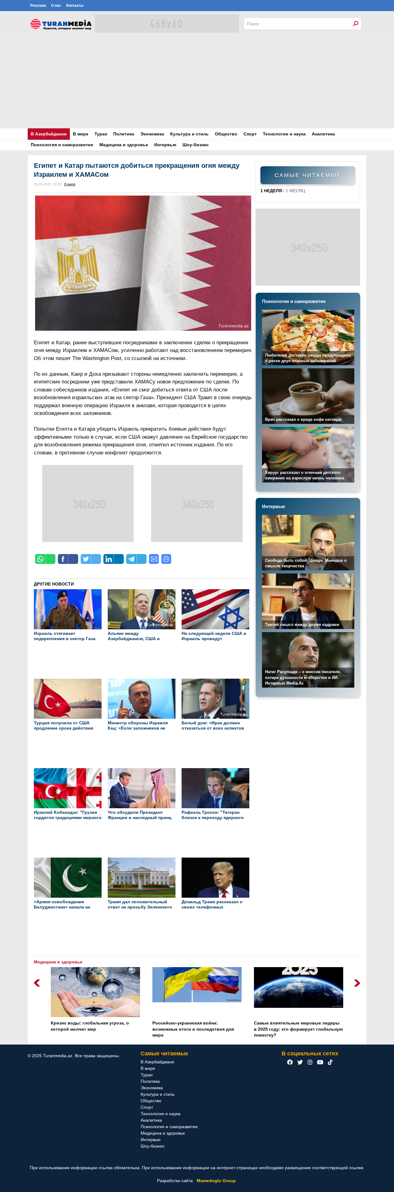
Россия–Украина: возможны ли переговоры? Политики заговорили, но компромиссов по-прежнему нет (297, 1028)
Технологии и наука (284, 133)
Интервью (165, 144)
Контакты (74, 5)
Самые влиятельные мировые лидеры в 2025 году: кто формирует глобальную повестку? (196, 1028)
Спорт (250, 133)
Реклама (38, 5)
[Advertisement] (197, 82)
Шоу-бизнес (196, 144)
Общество (226, 133)
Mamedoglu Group (216, 1180)
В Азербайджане (49, 133)
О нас (56, 5)
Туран (100, 133)
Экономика (152, 133)
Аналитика (323, 133)
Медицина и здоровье (123, 144)
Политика (123, 133)
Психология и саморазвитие (62, 144)
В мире (80, 133)
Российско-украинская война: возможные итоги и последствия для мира (91, 1028)
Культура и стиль (189, 133)
